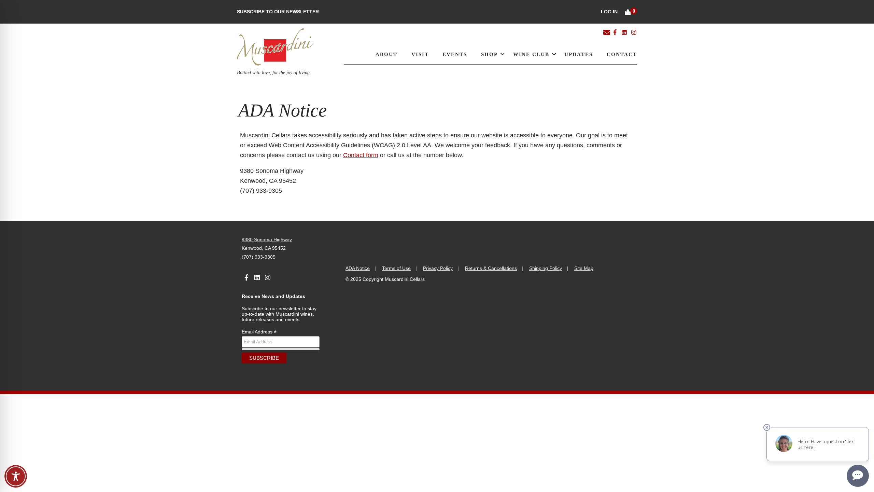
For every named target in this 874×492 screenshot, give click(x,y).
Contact (622, 54)
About (386, 54)
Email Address (259, 332)
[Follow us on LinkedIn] (624, 31)
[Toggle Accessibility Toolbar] (15, 476)
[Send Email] (606, 33)
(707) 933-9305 (259, 257)
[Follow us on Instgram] (633, 31)
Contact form (360, 155)
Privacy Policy (438, 268)
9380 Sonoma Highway (267, 239)
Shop (489, 54)
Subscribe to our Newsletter (278, 11)
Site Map (583, 268)
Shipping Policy (545, 268)
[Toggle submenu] (501, 54)
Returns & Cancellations (491, 268)
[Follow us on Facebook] (614, 31)
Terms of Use (396, 268)
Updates (578, 54)
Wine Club (531, 54)
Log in (609, 11)
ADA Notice (358, 268)
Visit (420, 54)
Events (454, 54)
